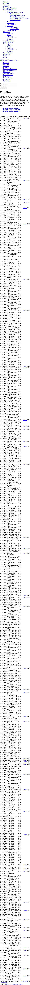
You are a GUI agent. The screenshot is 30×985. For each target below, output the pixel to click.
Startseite (6, 2)
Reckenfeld (10, 36)
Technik (9, 21)
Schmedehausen (12, 38)
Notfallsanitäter (14, 29)
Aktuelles (6, 5)
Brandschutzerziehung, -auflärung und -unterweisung (20, 19)
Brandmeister (14, 27)
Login (5, 57)
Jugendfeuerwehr (8, 41)
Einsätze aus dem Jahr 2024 (11, 111)
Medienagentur (14, 984)
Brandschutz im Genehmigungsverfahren (17, 14)
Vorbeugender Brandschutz (15, 12)
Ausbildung (10, 26)
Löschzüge (6, 32)
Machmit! (6, 3)
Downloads (6, 56)
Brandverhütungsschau (17, 17)
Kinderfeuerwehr (8, 42)
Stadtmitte (10, 33)
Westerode (10, 39)
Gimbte (9, 35)
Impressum (4, 982)
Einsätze (5, 6)
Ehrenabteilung (7, 53)
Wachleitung (10, 11)
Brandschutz (10, 23)
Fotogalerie (6, 54)
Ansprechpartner (11, 30)
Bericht (25, 118)
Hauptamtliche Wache (9, 9)
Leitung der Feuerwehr (10, 8)
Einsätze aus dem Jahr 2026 (11, 108)
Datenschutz (25, 981)
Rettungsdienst (11, 24)
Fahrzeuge (6, 44)
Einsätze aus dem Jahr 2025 (11, 109)
